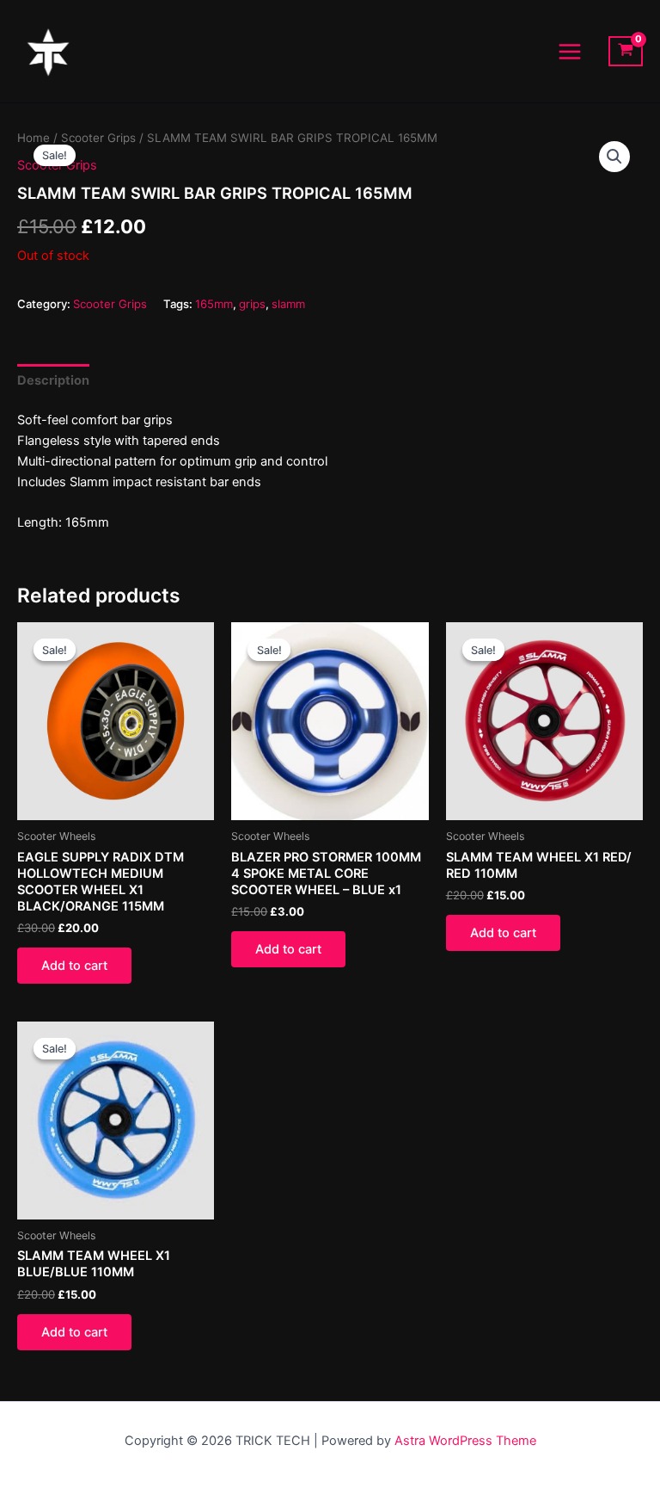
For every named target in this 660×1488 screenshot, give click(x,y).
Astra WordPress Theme (465, 1440)
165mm (214, 304)
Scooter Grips (98, 138)
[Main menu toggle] (569, 50)
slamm (288, 304)
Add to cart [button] (74, 965)
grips (252, 304)
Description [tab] (53, 380)
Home (33, 138)
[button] (614, 156)
